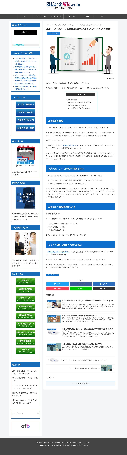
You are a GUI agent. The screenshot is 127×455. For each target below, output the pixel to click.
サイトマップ (86, 442)
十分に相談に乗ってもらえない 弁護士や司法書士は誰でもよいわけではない (26, 61)
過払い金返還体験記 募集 (74, 442)
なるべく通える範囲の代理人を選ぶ (79, 108)
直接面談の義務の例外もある (77, 105)
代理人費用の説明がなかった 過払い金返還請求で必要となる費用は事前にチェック (25, 69)
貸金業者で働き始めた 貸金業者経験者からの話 (24, 394)
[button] (38, 413)
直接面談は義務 (72, 99)
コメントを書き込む (81, 383)
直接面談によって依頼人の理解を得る (79, 102)
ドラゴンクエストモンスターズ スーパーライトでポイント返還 (24, 387)
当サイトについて (48, 442)
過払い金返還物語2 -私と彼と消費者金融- (25, 379)
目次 (78, 94)
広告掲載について (60, 442)
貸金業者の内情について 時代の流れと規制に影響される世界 (24, 401)
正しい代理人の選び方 (53, 274)
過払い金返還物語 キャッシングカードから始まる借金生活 (24, 372)
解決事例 (39, 442)
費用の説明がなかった (71, 145)
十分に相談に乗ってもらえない (58, 252)
